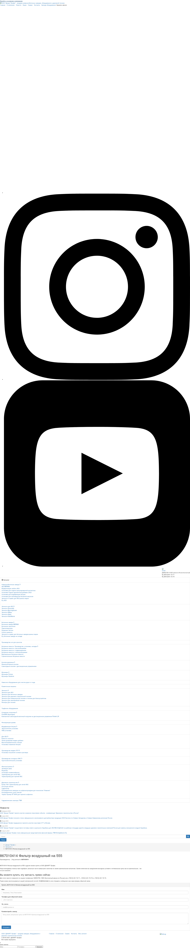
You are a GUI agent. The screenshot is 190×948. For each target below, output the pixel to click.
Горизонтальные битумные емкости (13, 656)
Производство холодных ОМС (11, 758)
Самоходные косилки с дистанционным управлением (19, 666)
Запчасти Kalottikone (8, 616)
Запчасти (5, 690)
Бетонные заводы (7, 622)
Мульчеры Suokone (8, 676)
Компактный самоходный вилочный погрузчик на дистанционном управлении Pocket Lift (30, 716)
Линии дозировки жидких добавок (12, 740)
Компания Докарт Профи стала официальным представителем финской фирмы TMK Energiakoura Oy (33, 833)
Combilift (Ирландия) (8, 714)
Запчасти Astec (6, 614)
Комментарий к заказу (9, 911)
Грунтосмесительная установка (12, 760)
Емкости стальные (7, 738)
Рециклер (5, 770)
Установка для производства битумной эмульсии (17, 596)
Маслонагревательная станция (12, 742)
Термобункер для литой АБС (11, 774)
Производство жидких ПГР (10, 750)
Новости (18, 5)
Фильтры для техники (8, 702)
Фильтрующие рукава (9, 722)
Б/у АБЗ (4, 600)
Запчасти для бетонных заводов (12, 694)
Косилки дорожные (8, 662)
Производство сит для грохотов (12, 642)
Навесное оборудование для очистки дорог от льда (18, 682)
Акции (25, 5)
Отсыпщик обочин (7, 786)
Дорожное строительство (10, 782)
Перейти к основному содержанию (11, 1)
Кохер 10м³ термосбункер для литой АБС (15, 784)
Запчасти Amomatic (8, 608)
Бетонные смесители (8, 626)
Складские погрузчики (9, 712)
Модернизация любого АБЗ (10, 588)
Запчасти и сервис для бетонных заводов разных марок (20, 634)
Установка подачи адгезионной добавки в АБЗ (16, 592)
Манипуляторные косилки (10, 664)
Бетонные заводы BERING (10, 624)
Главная (2, 5)
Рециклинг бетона (7, 630)
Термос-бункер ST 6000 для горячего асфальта (17, 794)
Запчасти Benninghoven (9, 610)
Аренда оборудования (48, 5)
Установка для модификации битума (13, 594)
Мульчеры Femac (7, 674)
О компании (11, 5)
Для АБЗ (4, 736)
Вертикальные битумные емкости (12, 654)
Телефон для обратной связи (12, 897)
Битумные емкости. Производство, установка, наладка (19, 646)
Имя (3, 889)
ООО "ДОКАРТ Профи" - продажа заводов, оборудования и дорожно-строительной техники (20, 935)
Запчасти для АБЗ (7, 606)
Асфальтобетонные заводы (10, 584)
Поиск (3, 840)
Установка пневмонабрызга (10, 772)
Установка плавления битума (11, 744)
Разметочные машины (9, 686)
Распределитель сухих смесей (11, 792)
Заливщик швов (7, 768)
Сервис (30, 5)
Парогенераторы (7, 628)
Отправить (6, 927)
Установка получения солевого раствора (15, 752)
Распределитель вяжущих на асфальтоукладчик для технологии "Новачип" (26, 790)
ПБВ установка (6, 730)
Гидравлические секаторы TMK (12, 800)
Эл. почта (5, 904)
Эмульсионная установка (10, 728)
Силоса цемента (7, 632)
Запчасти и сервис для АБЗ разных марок (15, 598)
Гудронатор (5, 788)
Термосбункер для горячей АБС (12, 776)
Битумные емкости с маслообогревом (14, 648)
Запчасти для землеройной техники (13, 700)
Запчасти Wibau (7, 612)
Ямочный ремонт (7, 766)
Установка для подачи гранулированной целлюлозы (19, 590)
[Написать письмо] (176, 570)
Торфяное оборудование (10, 708)
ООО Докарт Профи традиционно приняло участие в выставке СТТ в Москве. (25, 823)
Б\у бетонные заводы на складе (12, 636)
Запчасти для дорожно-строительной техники (16, 696)
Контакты (37, 5)
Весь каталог (82, 934)
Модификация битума (9, 726)
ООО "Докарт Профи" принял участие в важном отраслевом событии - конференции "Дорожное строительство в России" (39, 813)
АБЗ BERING (6, 586)
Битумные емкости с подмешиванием (14, 650)
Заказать (39, 947)
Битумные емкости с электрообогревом (14, 652)
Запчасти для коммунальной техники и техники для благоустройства (24, 698)
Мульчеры (5, 672)
